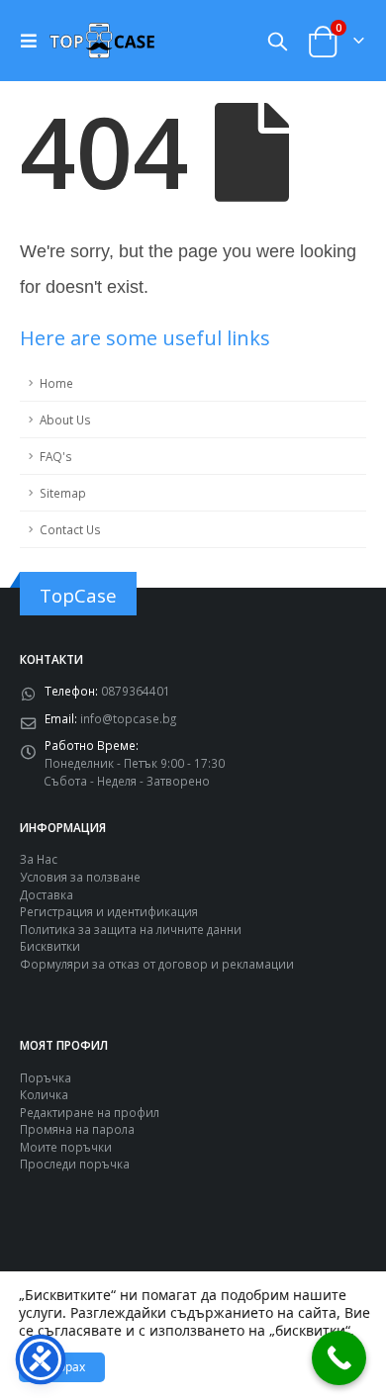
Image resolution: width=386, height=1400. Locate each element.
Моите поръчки (66, 1147)
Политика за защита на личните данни (130, 929)
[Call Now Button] (339, 1358)
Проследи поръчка (75, 1163)
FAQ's (56, 456)
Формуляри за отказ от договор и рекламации (157, 964)
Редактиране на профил (89, 1112)
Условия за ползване (80, 877)
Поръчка (45, 1077)
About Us (65, 419)
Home (56, 383)
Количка (44, 1094)
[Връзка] (34, 40)
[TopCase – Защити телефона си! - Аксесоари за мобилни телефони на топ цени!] (102, 40)
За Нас (38, 859)
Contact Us (70, 529)
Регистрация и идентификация (109, 911)
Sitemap (63, 493)
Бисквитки (50, 946)
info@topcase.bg (128, 718)
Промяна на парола (77, 1129)
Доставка (46, 894)
